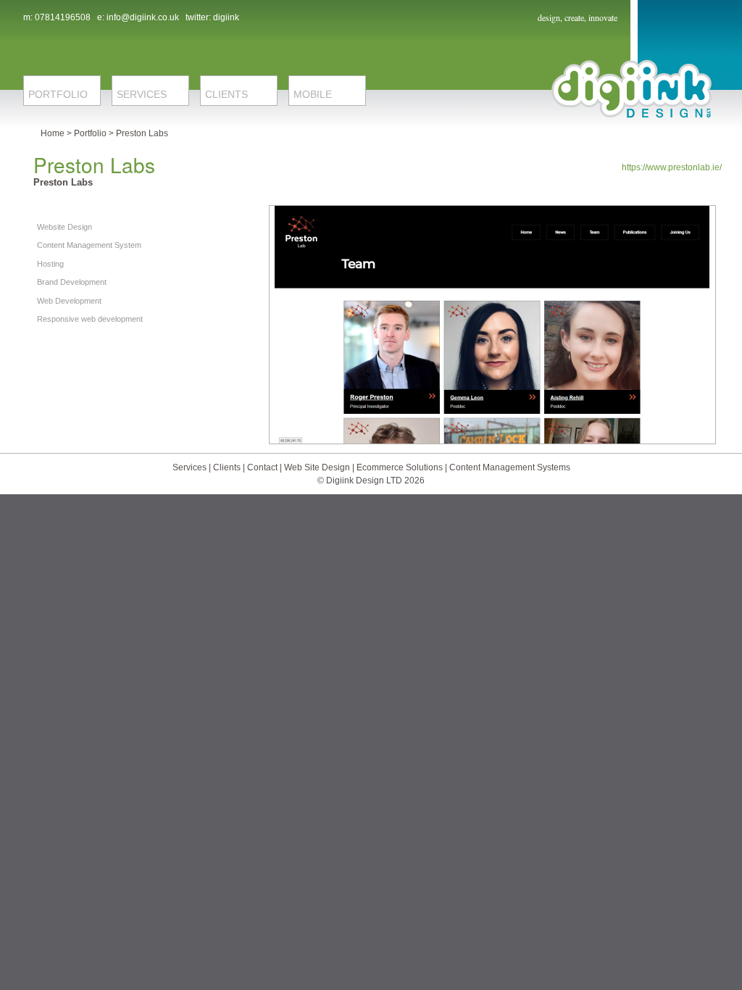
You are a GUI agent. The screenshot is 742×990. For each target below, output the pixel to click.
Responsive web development (90, 319)
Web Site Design (317, 467)
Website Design (64, 226)
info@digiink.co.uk (143, 17)
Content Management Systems (509, 467)
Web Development (69, 300)
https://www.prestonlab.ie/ (672, 167)
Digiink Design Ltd (631, 88)
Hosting (50, 263)
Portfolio (90, 133)
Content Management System (89, 245)
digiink (226, 17)
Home (52, 133)
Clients (228, 467)
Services (189, 467)
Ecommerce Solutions (401, 467)
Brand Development (72, 282)
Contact (263, 467)
